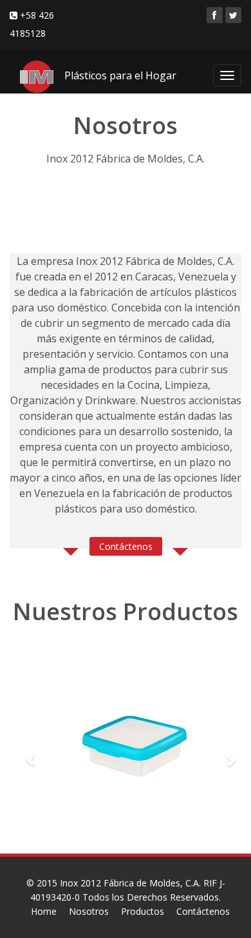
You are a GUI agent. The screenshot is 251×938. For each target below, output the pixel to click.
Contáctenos (126, 546)
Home (44, 911)
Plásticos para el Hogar (120, 75)
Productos (142, 911)
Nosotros (89, 911)
